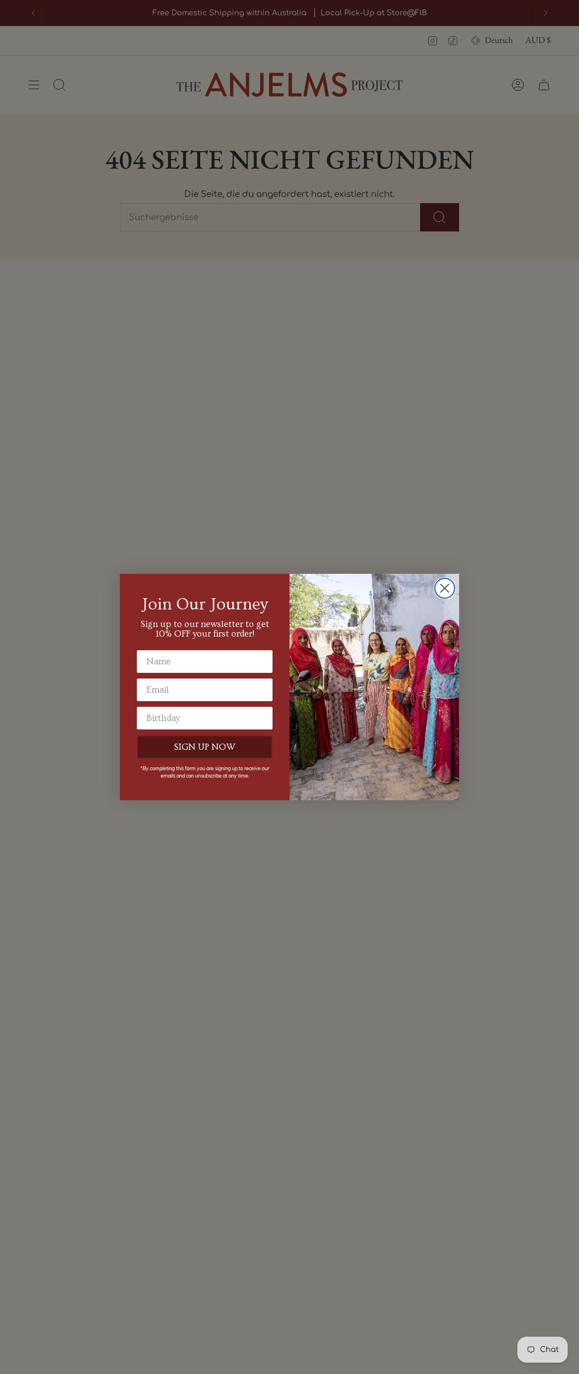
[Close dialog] (445, 588)
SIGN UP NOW (204, 747)
